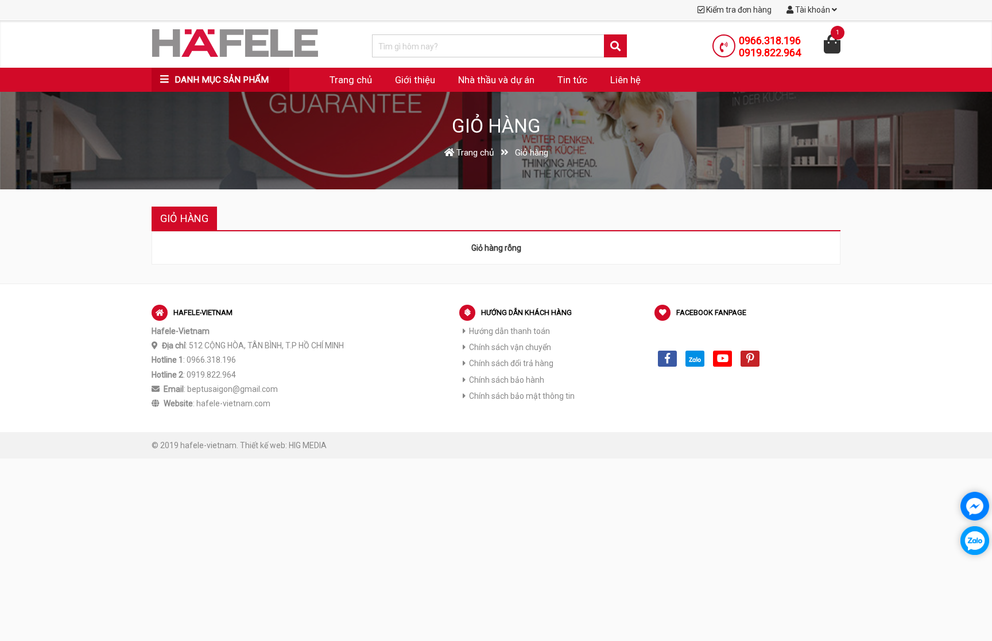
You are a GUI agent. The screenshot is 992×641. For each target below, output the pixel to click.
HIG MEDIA (308, 445)
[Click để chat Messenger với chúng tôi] (974, 506)
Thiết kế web (262, 445)
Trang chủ (351, 80)
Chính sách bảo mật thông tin (522, 396)
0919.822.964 (770, 52)
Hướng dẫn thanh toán (509, 331)
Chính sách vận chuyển (510, 347)
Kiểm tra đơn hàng (738, 9)
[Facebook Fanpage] (667, 359)
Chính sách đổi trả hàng (511, 363)
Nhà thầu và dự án (496, 80)
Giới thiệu (415, 80)
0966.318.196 (770, 40)
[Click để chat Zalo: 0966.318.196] (974, 540)
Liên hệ (625, 80)
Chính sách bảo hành (506, 379)
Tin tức (572, 80)
